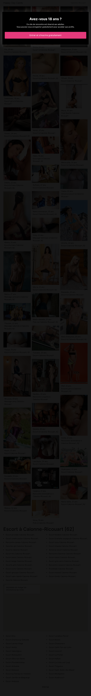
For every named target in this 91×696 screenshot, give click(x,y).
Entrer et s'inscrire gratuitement (45, 35)
